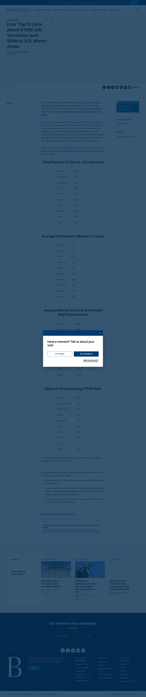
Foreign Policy (80, 671)
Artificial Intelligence (61, 10)
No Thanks (59, 354)
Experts (52, 2)
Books (123, 671)
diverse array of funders (69, 530)
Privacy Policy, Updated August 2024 (19, 694)
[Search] (137, 10)
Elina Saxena (25, 52)
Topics (111, 10)
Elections (85, 10)
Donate (134, 2)
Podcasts (124, 674)
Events (58, 2)
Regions (120, 10)
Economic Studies (81, 668)
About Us (124, 2)
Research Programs (70, 2)
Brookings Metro (81, 680)
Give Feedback (86, 354)
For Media (115, 2)
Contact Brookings (105, 674)
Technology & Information (125, 137)
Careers (101, 665)
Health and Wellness (99, 10)
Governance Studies (82, 664)
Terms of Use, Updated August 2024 (45, 694)
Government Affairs (128, 681)
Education (75, 10)
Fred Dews (11, 52)
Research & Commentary (89, 2)
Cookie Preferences (105, 678)
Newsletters (105, 2)
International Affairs (43, 10)
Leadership (102, 662)
